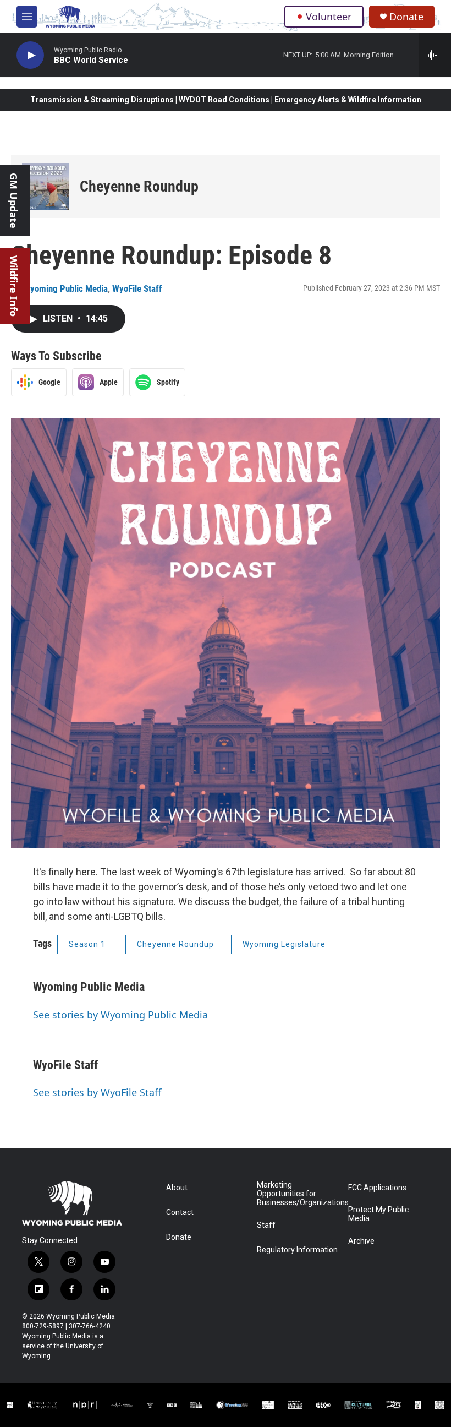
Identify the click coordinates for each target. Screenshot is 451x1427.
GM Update (13, 200)
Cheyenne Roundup (139, 186)
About (177, 1188)
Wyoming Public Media (65, 288)
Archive (361, 1241)
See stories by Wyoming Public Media (120, 1014)
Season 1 (87, 944)
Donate (406, 17)
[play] (30, 55)
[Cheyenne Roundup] (45, 186)
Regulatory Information (297, 1250)
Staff (266, 1225)
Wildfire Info (13, 286)
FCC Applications (377, 1188)
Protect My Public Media (378, 1214)
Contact (180, 1212)
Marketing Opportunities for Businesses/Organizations (297, 1194)
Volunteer (328, 16)
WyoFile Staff (137, 288)
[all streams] (435, 55)
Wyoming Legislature (284, 944)
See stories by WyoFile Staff (97, 1092)
